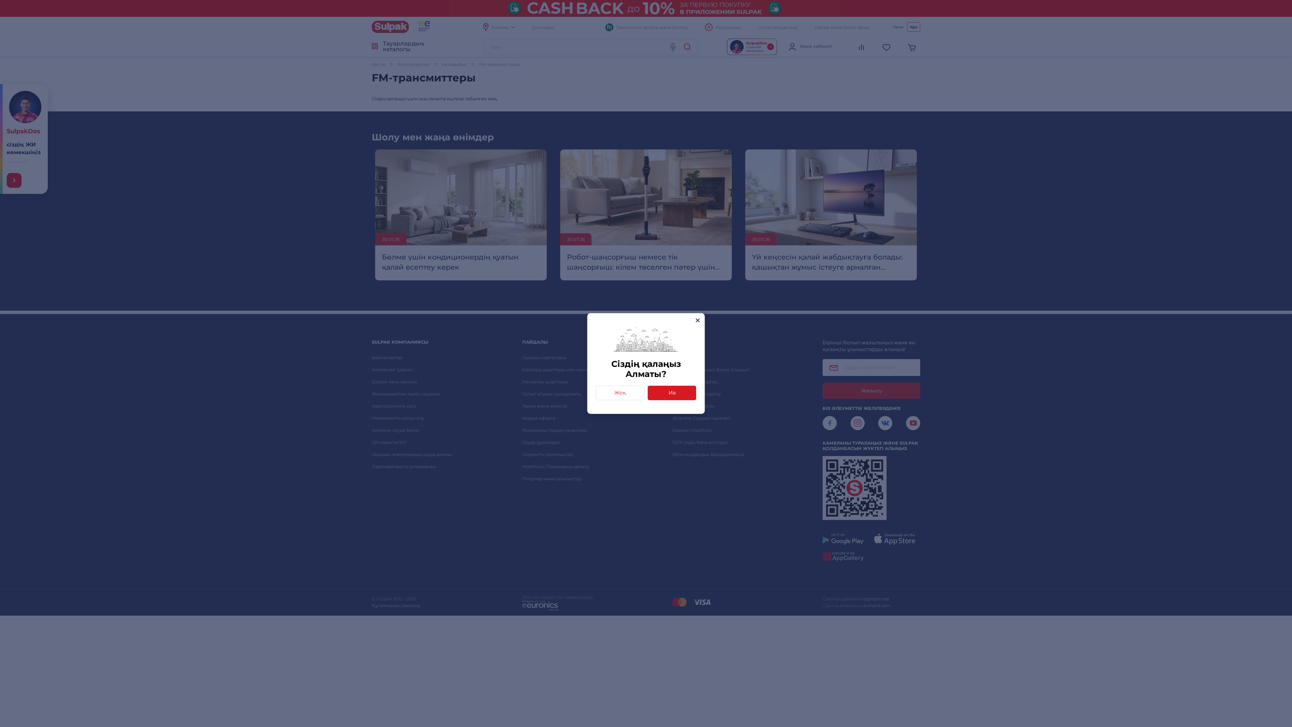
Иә (672, 392)
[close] (697, 320)
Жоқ (620, 392)
